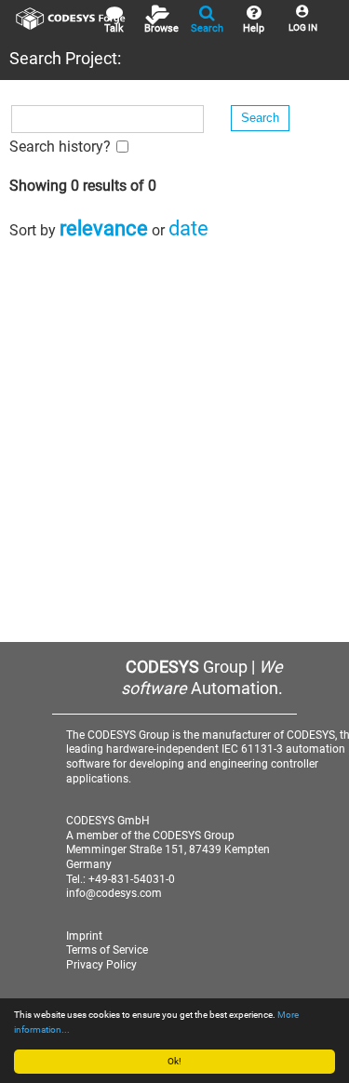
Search (207, 28)
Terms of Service (107, 949)
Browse (161, 28)
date (188, 228)
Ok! (174, 1061)
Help (253, 28)
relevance (104, 228)
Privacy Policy (101, 964)
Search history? (60, 146)
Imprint (84, 936)
